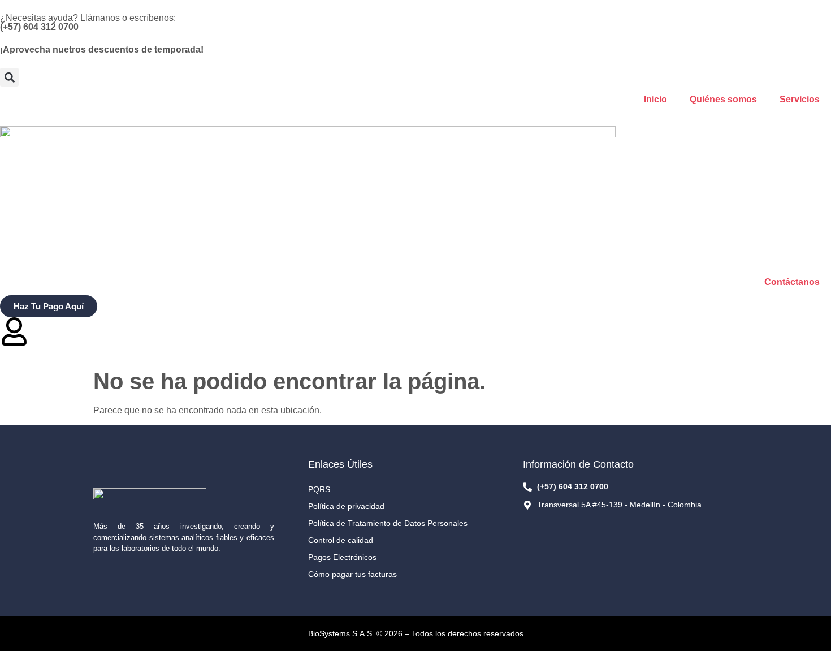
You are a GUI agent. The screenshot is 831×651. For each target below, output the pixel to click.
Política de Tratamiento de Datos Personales (388, 523)
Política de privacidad (346, 506)
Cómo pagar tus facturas (352, 574)
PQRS (319, 489)
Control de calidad (340, 540)
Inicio (655, 99)
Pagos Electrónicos (342, 557)
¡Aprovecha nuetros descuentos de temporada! (102, 49)
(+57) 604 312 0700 (39, 27)
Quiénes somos (723, 99)
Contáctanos (792, 282)
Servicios (800, 99)
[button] (9, 77)
